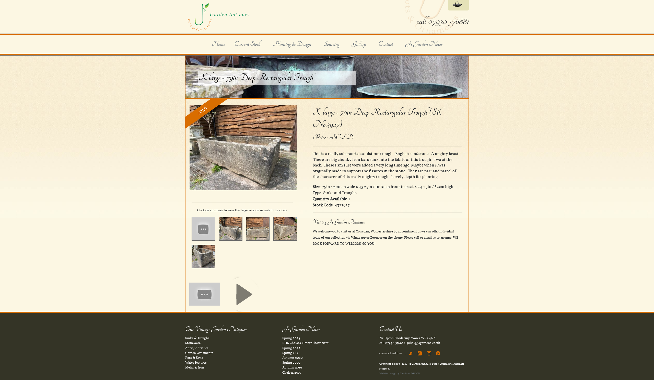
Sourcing (331, 44)
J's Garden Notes (423, 44)
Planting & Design (292, 44)
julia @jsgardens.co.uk (423, 343)
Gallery (359, 44)
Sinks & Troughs (197, 338)
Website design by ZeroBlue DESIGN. (400, 373)
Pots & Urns (194, 358)
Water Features (196, 363)
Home (218, 44)
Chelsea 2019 (291, 373)
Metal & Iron (194, 367)
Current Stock (247, 44)
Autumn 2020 (292, 358)
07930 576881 (395, 343)
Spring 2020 (291, 363)
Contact (385, 44)
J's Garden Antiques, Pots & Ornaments (430, 363)
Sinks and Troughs (340, 192)
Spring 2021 (291, 353)
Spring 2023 (291, 338)
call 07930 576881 (442, 21)
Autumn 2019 (292, 367)
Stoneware (193, 343)
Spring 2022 (291, 348)
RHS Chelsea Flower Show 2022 (305, 343)
